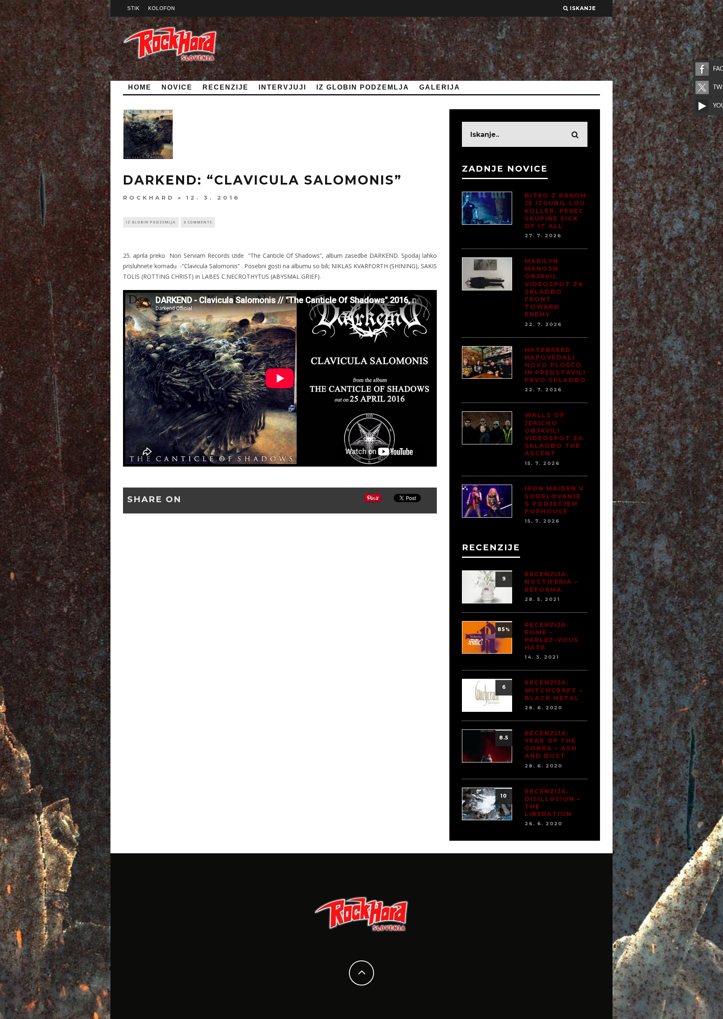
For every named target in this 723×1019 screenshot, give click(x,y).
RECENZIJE (226, 87)
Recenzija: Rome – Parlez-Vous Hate (552, 636)
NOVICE (177, 87)
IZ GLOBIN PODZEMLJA (362, 87)
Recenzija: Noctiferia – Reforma (551, 581)
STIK (133, 8)
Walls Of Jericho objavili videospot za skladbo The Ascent (554, 434)
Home (139, 87)
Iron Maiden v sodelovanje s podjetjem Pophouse (554, 500)
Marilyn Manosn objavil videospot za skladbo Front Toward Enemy (554, 287)
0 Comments (198, 222)
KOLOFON (161, 8)
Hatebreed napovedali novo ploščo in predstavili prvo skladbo (555, 365)
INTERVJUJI (282, 87)
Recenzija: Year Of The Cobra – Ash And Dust (551, 744)
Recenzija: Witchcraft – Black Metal (554, 690)
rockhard (148, 197)
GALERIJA (439, 87)
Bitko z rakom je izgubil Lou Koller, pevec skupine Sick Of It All (556, 211)
